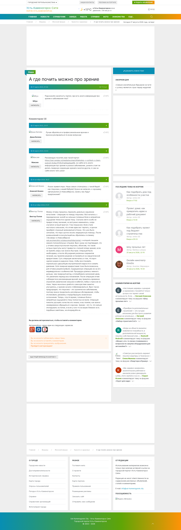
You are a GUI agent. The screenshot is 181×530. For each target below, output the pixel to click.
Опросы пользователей (39, 486)
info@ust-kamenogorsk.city (132, 488)
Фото (105, 17)
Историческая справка (39, 476)
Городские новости (37, 465)
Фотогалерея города (37, 507)
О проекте (76, 471)
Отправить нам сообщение (83, 502)
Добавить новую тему (134, 71)
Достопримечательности (39, 471)
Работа (83, 17)
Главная (32, 17)
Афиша (72, 17)
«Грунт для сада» (123, 381)
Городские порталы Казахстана (41, 2)
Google (32, 329)
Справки (95, 17)
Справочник (59, 17)
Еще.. (131, 17)
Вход (152, 9)
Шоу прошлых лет (136, 247)
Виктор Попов (36, 216)
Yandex (45, 329)
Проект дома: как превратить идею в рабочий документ (137, 211)
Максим (35, 162)
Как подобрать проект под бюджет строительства (138, 230)
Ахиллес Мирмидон (141, 266)
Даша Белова (35, 137)
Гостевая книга (78, 465)
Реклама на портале (107, 2)
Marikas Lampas (139, 250)
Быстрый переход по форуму (42, 357)
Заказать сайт (78, 496)
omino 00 (136, 198)
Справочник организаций (39, 502)
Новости (45, 17)
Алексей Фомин (36, 191)
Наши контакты (87, 2)
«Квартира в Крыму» (139, 361)
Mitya (35, 101)
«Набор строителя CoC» (126, 321)
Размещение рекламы (81, 491)
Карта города (34, 481)
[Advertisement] (90, 46)
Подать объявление (144, 2)
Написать (35, 105)
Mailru (38, 329)
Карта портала (78, 481)
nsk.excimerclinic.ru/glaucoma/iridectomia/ (63, 240)
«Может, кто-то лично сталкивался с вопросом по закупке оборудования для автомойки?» (132, 343)
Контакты (76, 476)
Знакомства (118, 17)
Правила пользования (81, 486)
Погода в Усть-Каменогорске (41, 491)
